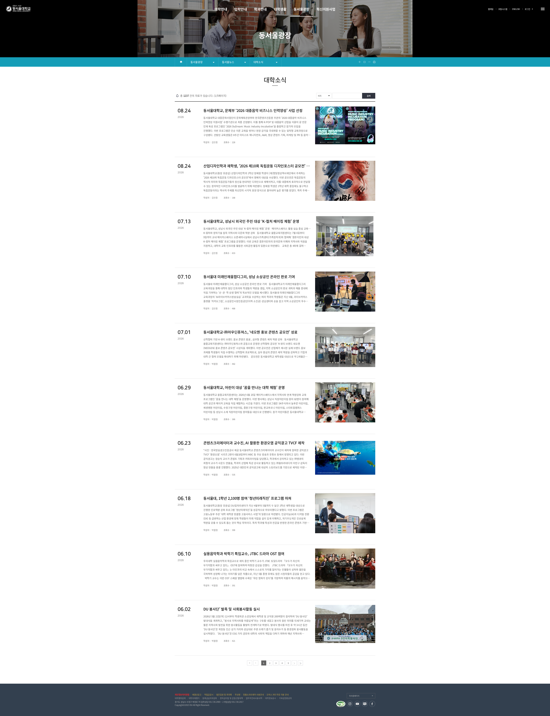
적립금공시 (208, 694)
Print (374, 62)
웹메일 (490, 9)
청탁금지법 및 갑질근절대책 (231, 698)
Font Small (369, 62)
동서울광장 (196, 62)
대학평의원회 (180, 698)
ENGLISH (516, 9)
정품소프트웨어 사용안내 (253, 694)
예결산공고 (196, 694)
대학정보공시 (270, 698)
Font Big (360, 62)
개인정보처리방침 (182, 694)
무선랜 (237, 694)
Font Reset (364, 62)
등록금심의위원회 (209, 698)
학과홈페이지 (354, 695)
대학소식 (258, 62)
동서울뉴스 (228, 62)
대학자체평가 (194, 698)
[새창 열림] (350, 704)
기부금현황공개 (285, 698)
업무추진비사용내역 (254, 698)
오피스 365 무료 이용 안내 (277, 694)
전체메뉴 (543, 9)
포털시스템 (502, 9)
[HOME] (181, 62)
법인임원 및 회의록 (224, 694)
